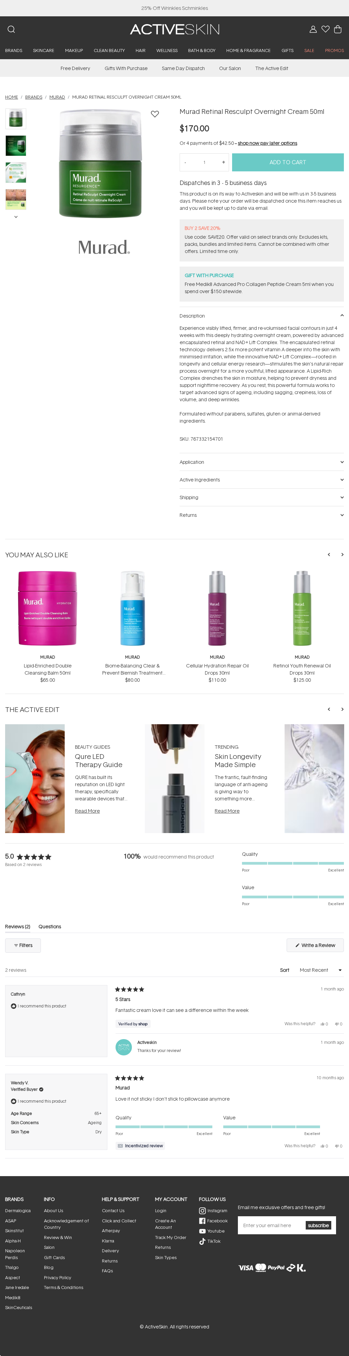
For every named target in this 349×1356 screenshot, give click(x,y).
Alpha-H (13, 1241)
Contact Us (113, 1210)
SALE (309, 50)
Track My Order (170, 1237)
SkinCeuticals (18, 1307)
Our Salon (230, 68)
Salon (49, 1247)
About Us (53, 1210)
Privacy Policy (57, 1277)
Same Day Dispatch (183, 68)
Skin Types (166, 1257)
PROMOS (334, 50)
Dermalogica (18, 1210)
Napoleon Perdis (15, 1254)
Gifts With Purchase (126, 68)
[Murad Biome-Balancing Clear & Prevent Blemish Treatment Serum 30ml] (132, 573)
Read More (87, 811)
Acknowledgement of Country (66, 1224)
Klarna (108, 1241)
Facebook (217, 1221)
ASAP (10, 1221)
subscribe (318, 1225)
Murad (47, 657)
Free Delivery (75, 68)
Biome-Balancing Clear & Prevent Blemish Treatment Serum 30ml (132, 672)
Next (15, 216)
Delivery (110, 1251)
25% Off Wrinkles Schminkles (174, 8)
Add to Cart (288, 162)
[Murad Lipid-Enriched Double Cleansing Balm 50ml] (47, 573)
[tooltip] (140, 1146)
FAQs (107, 1271)
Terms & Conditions (63, 1287)
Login (160, 1210)
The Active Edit (271, 68)
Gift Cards (54, 1257)
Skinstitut (14, 1230)
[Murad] (104, 247)
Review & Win (58, 1237)
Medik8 (12, 1297)
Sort (285, 970)
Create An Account (165, 1224)
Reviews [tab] (17, 928)
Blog (49, 1267)
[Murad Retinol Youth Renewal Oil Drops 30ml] (302, 573)
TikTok (214, 1241)
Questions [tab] (50, 928)
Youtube (216, 1231)
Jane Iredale (17, 1287)
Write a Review (322, 947)
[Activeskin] (174, 29)
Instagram (217, 1210)
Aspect (12, 1277)
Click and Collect (119, 1221)
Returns (110, 1261)
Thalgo (12, 1267)
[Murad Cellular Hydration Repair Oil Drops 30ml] (217, 573)
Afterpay (111, 1230)
